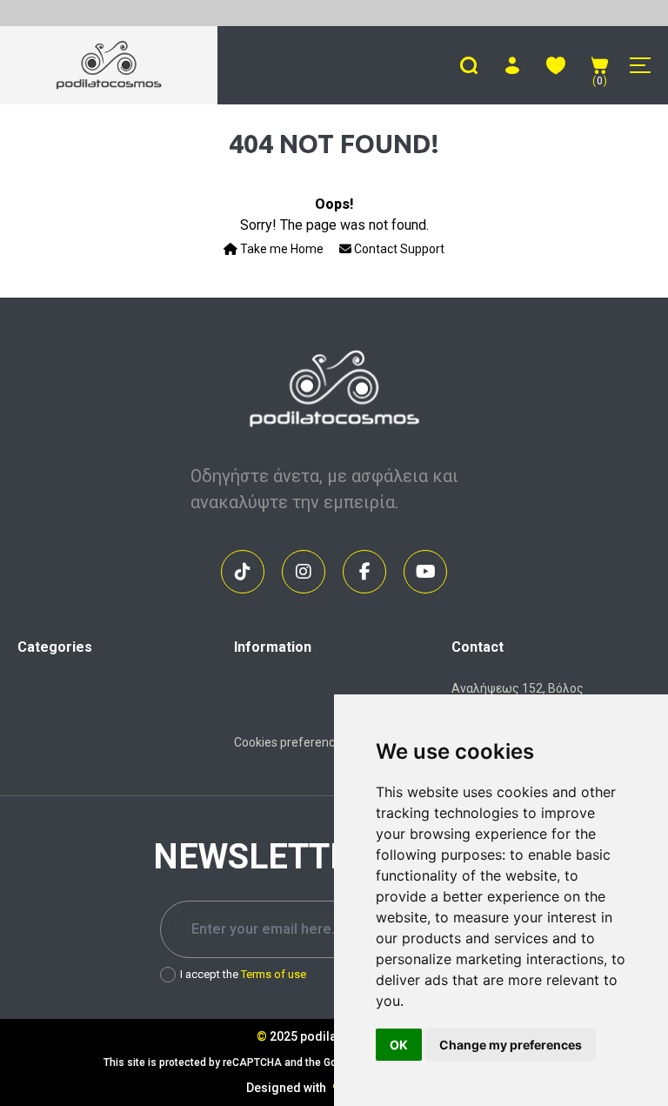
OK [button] (399, 1044)
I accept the (243, 974)
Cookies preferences (291, 742)
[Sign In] (512, 65)
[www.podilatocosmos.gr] (109, 65)
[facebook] (364, 571)
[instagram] (303, 571)
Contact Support (397, 249)
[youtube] (425, 571)
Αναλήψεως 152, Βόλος (517, 688)
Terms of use (273, 974)
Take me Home (280, 249)
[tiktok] (242, 571)
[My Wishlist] (555, 65)
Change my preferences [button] (510, 1044)
